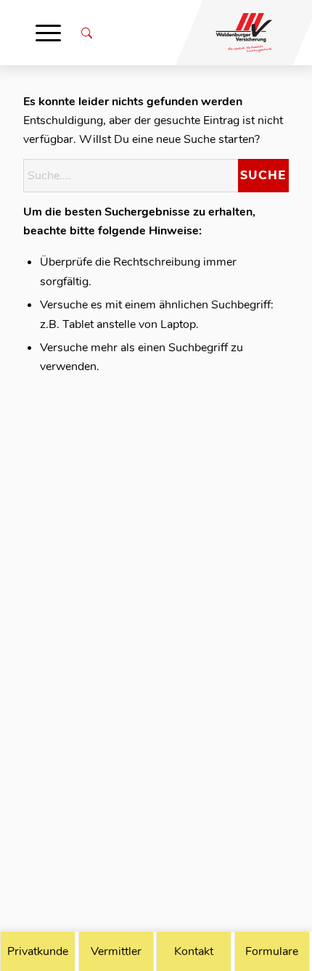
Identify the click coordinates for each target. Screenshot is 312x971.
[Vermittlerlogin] (116, 951)
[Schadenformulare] (272, 951)
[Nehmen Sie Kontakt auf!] (193, 951)
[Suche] (86, 32)
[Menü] (48, 32)
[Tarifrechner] (37, 951)
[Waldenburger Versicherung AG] (236, 32)
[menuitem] (48, 32)
